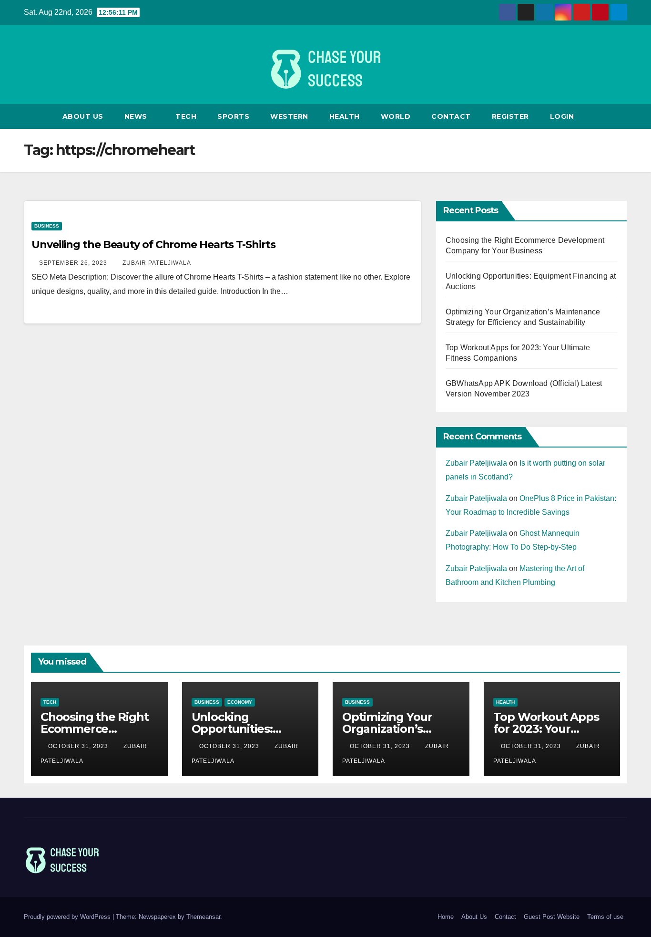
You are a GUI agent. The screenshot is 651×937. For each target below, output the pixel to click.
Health (344, 116)
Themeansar (203, 916)
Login (562, 116)
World (396, 116)
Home (445, 916)
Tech (185, 116)
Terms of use (605, 916)
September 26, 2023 (74, 263)
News (137, 116)
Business (46, 226)
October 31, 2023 (79, 746)
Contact (451, 116)
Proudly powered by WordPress (68, 916)
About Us (82, 116)
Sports (233, 116)
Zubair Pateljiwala (156, 263)
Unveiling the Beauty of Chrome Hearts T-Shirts (153, 244)
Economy (239, 702)
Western (289, 116)
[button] (620, 116)
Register (510, 116)
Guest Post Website (552, 916)
